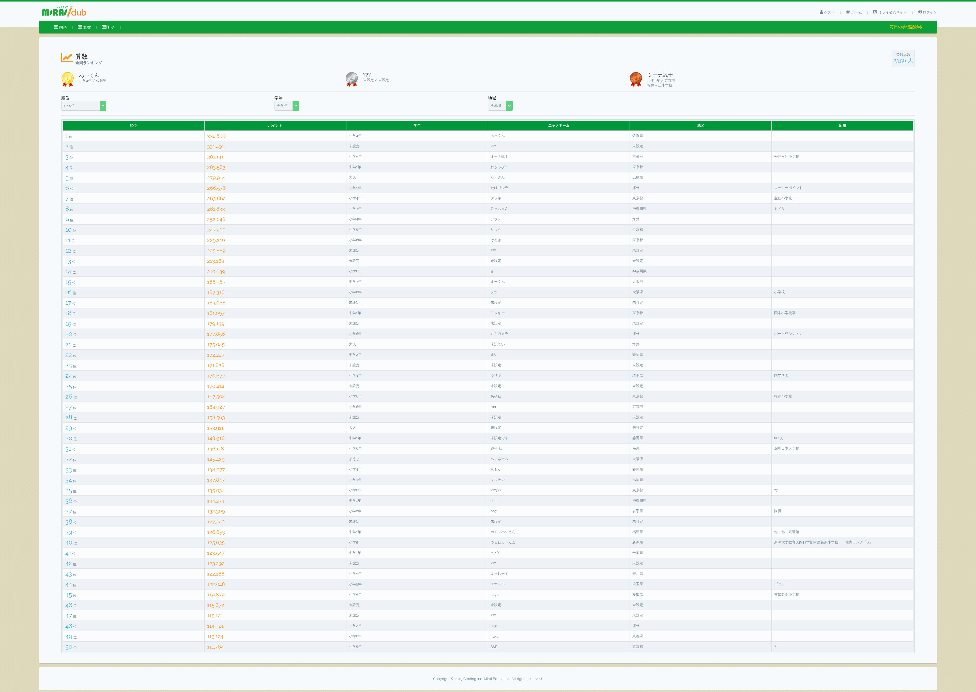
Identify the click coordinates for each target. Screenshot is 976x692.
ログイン (929, 12)
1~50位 (69, 106)
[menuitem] (60, 27)
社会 (110, 27)
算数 (86, 27)
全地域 (496, 106)
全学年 (282, 106)
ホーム (856, 12)
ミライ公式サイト (892, 12)
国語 (62, 27)
